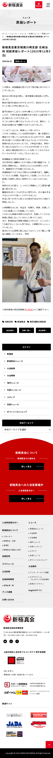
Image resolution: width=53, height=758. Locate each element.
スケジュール (8, 563)
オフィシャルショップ (17, 411)
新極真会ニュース (15, 361)
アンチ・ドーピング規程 (39, 572)
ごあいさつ (8, 536)
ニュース (13, 33)
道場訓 (6, 545)
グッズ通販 (7, 592)
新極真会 (21, 321)
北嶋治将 (9, 321)
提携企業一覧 (9, 585)
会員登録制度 (8, 579)
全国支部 (6, 556)
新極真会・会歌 (9, 541)
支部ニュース (34, 33)
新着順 (10, 354)
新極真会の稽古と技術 (12, 550)
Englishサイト (35, 590)
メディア (11, 397)
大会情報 (11, 375)
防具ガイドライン (37, 584)
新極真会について (10, 530)
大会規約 (33, 566)
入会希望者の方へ (10, 522)
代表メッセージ (14, 390)
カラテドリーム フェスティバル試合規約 (39, 578)
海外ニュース (13, 382)
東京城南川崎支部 (38, 321)
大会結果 (11, 368)
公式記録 (6, 571)
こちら (29, 309)
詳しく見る (26, 466)
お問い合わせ (8, 599)
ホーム (4, 33)
